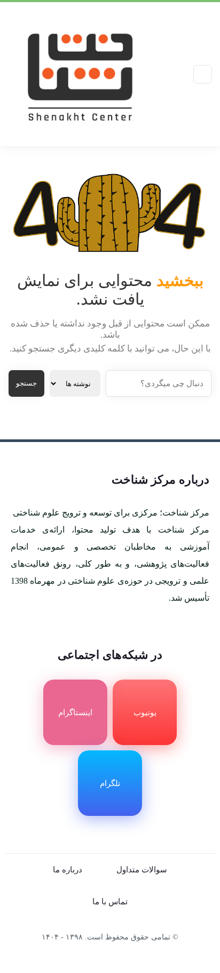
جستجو (26, 383)
